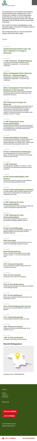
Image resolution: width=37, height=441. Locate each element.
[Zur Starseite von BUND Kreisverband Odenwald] (4, 2)
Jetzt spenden (10, 438)
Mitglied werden (29, 438)
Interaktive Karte (8, 374)
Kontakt (4, 393)
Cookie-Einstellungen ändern (9, 423)
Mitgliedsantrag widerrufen (8, 426)
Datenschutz (5, 397)
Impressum (5, 395)
